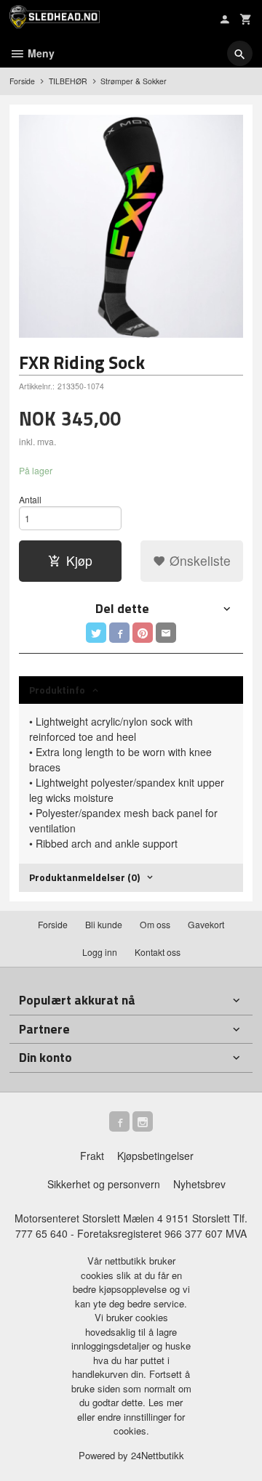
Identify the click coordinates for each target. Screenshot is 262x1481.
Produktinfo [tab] (57, 689)
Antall (30, 499)
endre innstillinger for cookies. (141, 1424)
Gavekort (206, 924)
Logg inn (99, 952)
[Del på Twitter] (96, 632)
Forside (22, 81)
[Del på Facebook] (119, 632)
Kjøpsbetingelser (155, 1155)
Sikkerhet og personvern (103, 1184)
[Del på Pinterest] (142, 632)
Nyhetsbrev (199, 1184)
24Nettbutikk (157, 1455)
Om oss (155, 924)
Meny (40, 53)
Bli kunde (103, 924)
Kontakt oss (157, 952)
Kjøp (79, 560)
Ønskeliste (198, 560)
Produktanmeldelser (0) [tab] (84, 877)
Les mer (165, 1402)
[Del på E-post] (166, 632)
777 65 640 (41, 1233)
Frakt (92, 1155)
